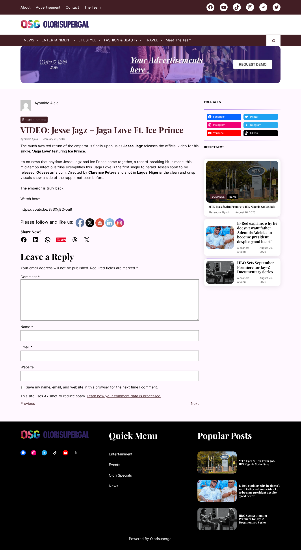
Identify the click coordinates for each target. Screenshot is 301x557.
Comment (30, 277)
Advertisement (48, 7)
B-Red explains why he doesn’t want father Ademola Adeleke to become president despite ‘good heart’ (257, 232)
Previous (27, 403)
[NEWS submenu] (37, 40)
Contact (72, 7)
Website (27, 367)
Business (218, 196)
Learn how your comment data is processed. (124, 396)
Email (26, 347)
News (233, 196)
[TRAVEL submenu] (161, 40)
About (25, 7)
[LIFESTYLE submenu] (99, 40)
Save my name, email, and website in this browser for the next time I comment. (92, 387)
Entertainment (34, 119)
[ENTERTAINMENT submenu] (74, 40)
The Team (92, 7)
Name (26, 327)
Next (195, 403)
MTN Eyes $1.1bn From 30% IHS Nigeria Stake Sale (241, 206)
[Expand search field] (273, 40)
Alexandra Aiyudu (219, 212)
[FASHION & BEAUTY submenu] (141, 40)
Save (63, 239)
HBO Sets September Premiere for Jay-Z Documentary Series (255, 267)
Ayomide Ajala (29, 139)
